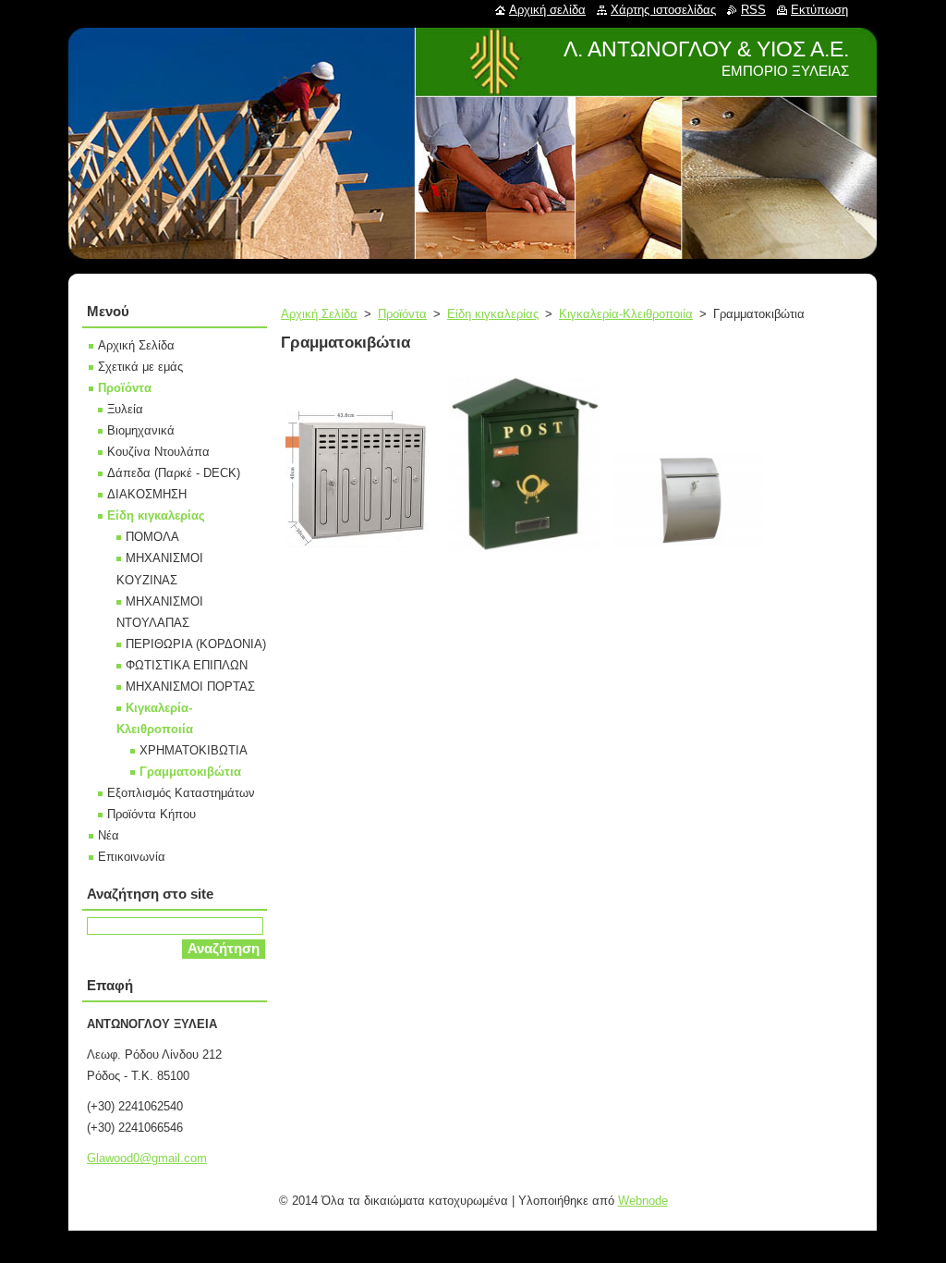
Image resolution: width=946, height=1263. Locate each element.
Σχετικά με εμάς (140, 367)
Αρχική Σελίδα (319, 314)
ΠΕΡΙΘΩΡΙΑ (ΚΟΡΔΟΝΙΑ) (196, 644)
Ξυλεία (125, 409)
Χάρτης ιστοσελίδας (663, 10)
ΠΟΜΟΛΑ (152, 537)
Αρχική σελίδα (547, 10)
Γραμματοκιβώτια (190, 772)
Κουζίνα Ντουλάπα (158, 452)
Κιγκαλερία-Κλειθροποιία (626, 314)
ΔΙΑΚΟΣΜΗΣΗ (147, 494)
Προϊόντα (402, 314)
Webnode (643, 1201)
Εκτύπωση (819, 10)
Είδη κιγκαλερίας (493, 314)
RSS (753, 10)
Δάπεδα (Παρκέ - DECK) (173, 473)
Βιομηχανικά (141, 430)
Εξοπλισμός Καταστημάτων (181, 793)
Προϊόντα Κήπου (151, 814)
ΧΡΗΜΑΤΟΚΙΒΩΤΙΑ (193, 750)
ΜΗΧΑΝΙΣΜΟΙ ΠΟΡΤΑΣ (190, 686)
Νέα (108, 835)
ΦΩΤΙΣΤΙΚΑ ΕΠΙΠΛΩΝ (187, 665)
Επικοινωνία (131, 857)
